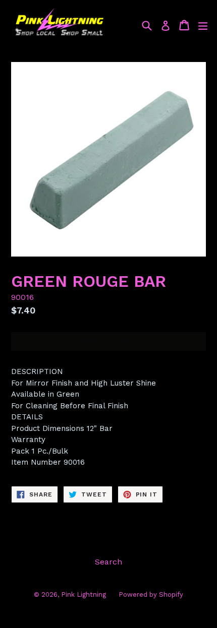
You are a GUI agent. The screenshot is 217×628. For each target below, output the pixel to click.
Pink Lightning (83, 594)
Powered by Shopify (151, 594)
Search (108, 562)
